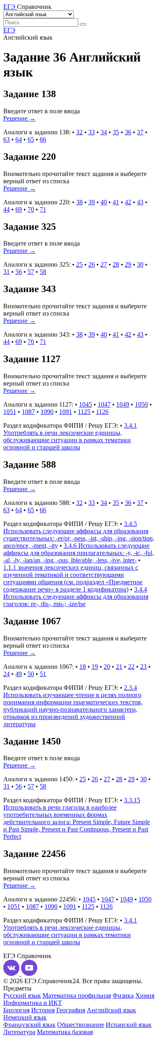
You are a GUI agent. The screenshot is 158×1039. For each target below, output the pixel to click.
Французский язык (29, 1024)
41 (116, 202)
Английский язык (111, 1010)
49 (18, 673)
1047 (104, 404)
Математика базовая (65, 1031)
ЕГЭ (9, 30)
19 (95, 666)
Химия (144, 995)
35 (116, 132)
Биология (16, 1010)
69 (18, 209)
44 (6, 209)
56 (18, 271)
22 (131, 666)
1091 (65, 411)
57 (31, 271)
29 (128, 264)
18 (82, 666)
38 (79, 202)
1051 (9, 411)
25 (79, 264)
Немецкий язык (25, 1017)
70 (31, 209)
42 (128, 202)
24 (6, 673)
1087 (28, 411)
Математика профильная (77, 995)
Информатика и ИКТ (32, 1002)
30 (140, 264)
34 (103, 132)
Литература (19, 1031)
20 (107, 666)
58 (43, 271)
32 (79, 132)
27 (103, 264)
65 (31, 139)
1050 (141, 404)
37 (140, 132)
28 (116, 264)
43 (140, 202)
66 (43, 139)
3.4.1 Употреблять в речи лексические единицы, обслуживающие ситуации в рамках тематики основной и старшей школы (70, 436)
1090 (47, 411)
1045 (85, 404)
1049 (122, 404)
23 (143, 666)
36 (128, 132)
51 (43, 673)
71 (43, 209)
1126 (102, 411)
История (43, 1010)
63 (6, 139)
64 (18, 139)
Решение (19, 118)
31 (6, 271)
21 (119, 666)
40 (103, 202)
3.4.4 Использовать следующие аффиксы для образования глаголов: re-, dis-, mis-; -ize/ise (75, 596)
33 (91, 132)
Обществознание (80, 1024)
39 (91, 202)
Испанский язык (129, 1024)
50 (31, 673)
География (70, 1010)
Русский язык (22, 995)
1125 (84, 411)
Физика (123, 995)
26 (91, 264)
